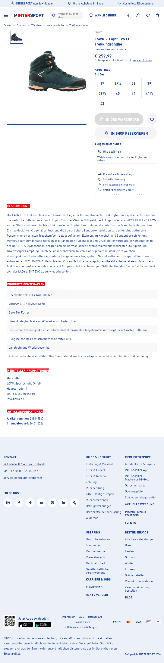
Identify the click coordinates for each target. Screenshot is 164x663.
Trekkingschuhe (78, 25)
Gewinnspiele (134, 491)
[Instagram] (7, 502)
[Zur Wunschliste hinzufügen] (152, 119)
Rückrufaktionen (97, 500)
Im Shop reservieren (129, 133)
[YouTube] (41, 502)
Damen (7, 25)
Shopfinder (93, 545)
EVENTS (130, 523)
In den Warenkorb (122, 119)
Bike (128, 545)
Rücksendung (95, 488)
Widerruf (92, 518)
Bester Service (136, 532)
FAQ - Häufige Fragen (100, 494)
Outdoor (21, 25)
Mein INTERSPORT (138, 457)
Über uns (93, 532)
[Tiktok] (30, 502)
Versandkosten (142, 60)
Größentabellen (135, 575)
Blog (129, 597)
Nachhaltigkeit (95, 563)
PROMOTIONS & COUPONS (135, 513)
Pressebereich (95, 557)
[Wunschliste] (147, 15)
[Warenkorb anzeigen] (157, 15)
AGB (81, 616)
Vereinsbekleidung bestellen (137, 588)
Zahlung (91, 482)
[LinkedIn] (63, 502)
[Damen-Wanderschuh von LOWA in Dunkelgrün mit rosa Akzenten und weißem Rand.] (57, 70)
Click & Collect (95, 470)
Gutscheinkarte (135, 485)
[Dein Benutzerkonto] (138, 15)
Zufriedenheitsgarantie (140, 497)
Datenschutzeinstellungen (82, 627)
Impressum (68, 616)
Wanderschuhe (55, 25)
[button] (82, 206)
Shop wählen (112, 151)
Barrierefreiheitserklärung (103, 512)
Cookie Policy (82, 621)
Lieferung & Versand (99, 464)
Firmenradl (95, 587)
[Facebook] (19, 502)
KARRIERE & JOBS (98, 579)
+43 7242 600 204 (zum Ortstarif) (24, 464)
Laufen (129, 551)
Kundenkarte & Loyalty (140, 464)
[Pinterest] (52, 502)
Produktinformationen (139, 581)
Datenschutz (95, 616)
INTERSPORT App (136, 470)
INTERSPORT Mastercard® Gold (137, 477)
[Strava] (74, 502)
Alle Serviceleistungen (139, 539)
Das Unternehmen (98, 539)
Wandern (36, 25)
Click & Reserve (96, 476)
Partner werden (96, 551)
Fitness (130, 569)
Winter (129, 563)
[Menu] (6, 15)
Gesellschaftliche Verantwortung (97, 570)
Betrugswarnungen (98, 506)
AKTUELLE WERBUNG (140, 504)
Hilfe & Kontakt (98, 457)
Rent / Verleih (97, 595)
